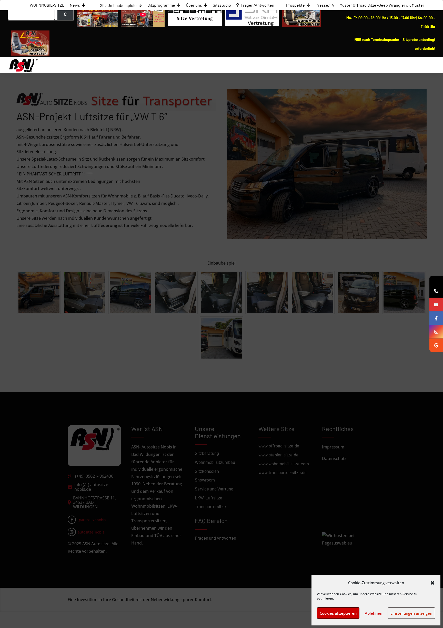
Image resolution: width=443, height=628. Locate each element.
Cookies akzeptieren (338, 613)
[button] (432, 582)
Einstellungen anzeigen (411, 613)
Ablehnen (373, 613)
